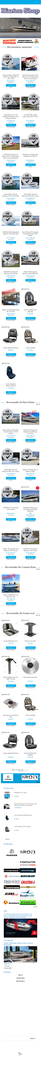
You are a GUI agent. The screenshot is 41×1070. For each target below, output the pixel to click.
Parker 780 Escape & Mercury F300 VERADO (30, 272)
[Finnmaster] (28, 863)
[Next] (38, 28)
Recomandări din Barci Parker (20, 402)
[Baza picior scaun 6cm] (30, 666)
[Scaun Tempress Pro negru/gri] (30, 298)
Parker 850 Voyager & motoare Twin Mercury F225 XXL (30, 431)
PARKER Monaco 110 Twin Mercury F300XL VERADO (30, 509)
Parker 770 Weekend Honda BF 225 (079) (10, 310)
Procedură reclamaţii (26, 996)
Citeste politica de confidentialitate (20, 1059)
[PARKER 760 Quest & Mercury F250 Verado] (11, 260)
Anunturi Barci (20, 978)
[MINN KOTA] (28, 887)
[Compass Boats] (12, 870)
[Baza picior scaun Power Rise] (11, 704)
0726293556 (11, 1029)
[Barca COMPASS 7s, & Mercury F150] (11, 583)
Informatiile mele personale (21, 1062)
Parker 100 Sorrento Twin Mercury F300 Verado (11, 549)
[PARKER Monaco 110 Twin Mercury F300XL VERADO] (30, 496)
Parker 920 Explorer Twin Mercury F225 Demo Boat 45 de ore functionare (30, 76)
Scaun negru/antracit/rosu (10, 348)
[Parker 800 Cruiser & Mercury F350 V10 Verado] (11, 183)
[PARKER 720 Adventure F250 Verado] (11, 496)
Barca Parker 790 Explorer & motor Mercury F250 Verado (30, 233)
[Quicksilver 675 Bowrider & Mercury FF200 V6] (30, 143)
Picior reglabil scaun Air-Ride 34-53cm (10, 678)
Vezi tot (38, 404)
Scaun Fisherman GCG (11, 641)
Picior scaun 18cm (30, 641)
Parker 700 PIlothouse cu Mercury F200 (30, 470)
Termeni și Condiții (25, 1003)
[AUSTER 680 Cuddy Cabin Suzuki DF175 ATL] (30, 103)
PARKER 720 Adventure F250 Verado (10, 508)
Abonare (7, 839)
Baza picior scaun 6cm (30, 677)
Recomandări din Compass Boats (20, 567)
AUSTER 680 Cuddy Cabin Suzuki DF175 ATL (30, 115)
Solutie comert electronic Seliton (20, 1068)
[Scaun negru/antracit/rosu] (11, 336)
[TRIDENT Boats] (12, 882)
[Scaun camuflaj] (30, 336)
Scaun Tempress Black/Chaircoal (11, 385)
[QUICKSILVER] (28, 876)
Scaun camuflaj (30, 348)
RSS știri (7, 966)
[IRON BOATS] (30, 777)
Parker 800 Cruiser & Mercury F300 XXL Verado (30, 195)
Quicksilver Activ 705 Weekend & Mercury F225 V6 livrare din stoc (11, 116)
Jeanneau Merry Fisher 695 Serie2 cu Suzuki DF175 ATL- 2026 (11, 76)
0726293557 (11, 1025)
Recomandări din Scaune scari (20, 613)
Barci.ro (20, 975)
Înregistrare (4, 996)
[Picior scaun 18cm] (30, 630)
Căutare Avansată (6, 1003)
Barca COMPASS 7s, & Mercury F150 (10, 595)
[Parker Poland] (11, 777)
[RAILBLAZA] (28, 902)
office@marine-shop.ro (14, 1022)
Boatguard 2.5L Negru (20, 792)
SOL (2, 1014)
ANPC (3, 1010)
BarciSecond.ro (20, 981)
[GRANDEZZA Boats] (28, 870)
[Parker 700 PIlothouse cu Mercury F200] (30, 458)
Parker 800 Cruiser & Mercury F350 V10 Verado (11, 195)
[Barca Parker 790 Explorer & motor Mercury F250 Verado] (30, 221)
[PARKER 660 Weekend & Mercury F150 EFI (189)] (11, 221)
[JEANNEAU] (12, 876)
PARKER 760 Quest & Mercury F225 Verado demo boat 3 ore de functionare (10, 156)
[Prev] (3, 28)
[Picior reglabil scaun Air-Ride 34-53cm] (11, 666)
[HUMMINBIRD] (12, 887)
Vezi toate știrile (7, 968)
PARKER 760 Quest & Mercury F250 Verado (11, 272)
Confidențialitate (5, 1007)
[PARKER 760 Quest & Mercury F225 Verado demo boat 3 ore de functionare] (11, 143)
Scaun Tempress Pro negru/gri (30, 310)
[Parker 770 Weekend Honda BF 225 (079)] (11, 298)
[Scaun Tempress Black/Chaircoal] (11, 373)
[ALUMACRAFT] (12, 894)
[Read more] (20, 929)
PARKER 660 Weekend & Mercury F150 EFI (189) (11, 233)
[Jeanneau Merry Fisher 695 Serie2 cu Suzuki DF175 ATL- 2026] (11, 64)
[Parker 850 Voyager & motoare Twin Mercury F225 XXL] (30, 419)
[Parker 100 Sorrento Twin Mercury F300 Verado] (11, 537)
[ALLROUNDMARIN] (12, 903)
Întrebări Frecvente (25, 993)
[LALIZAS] (28, 882)
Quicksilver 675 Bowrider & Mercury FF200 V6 (30, 155)
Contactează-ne (24, 1000)
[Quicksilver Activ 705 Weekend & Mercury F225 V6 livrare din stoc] (11, 103)
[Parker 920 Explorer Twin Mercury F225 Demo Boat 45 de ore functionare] (30, 64)
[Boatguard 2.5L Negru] (7, 795)
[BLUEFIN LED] (28, 894)
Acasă (3, 993)
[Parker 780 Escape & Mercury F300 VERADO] (30, 260)
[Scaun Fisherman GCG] (11, 630)
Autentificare (4, 1000)
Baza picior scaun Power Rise (10, 716)
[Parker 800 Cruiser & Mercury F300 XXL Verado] (30, 183)
